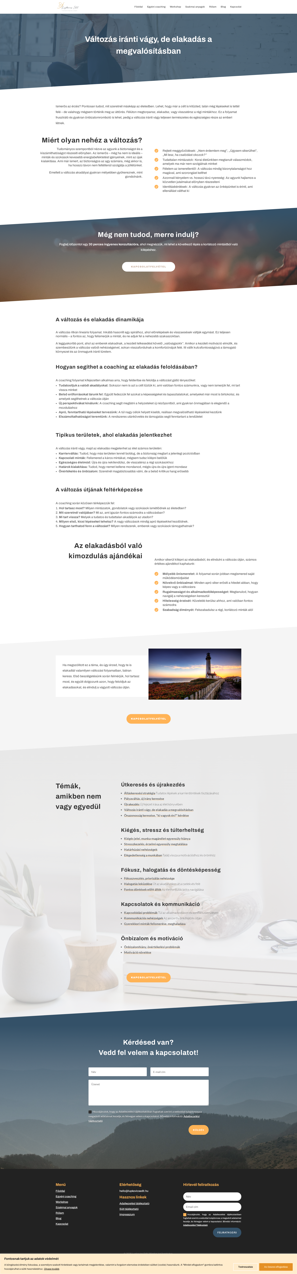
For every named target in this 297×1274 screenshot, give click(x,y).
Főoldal (138, 7)
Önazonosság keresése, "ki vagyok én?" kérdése (156, 815)
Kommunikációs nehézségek (143, 918)
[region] (148, 1264)
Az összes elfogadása (276, 1267)
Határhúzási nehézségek (140, 849)
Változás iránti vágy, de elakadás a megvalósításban (158, 810)
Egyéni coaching (156, 7)
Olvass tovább (51, 1269)
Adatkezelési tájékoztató (134, 1203)
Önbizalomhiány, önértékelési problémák (152, 947)
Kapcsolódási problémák (141, 912)
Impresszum (127, 1214)
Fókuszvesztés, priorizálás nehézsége (149, 878)
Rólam (212, 7)
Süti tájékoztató (129, 1208)
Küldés (198, 1129)
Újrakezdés (132, 804)
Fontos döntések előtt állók (142, 889)
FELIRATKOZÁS (227, 1232)
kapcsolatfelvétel (148, 266)
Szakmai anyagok (195, 7)
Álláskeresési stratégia (139, 793)
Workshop (175, 7)
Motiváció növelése (137, 952)
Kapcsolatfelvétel (148, 718)
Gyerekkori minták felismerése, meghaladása (154, 924)
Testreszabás (245, 1267)
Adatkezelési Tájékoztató (195, 1225)
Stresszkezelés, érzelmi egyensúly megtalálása (155, 844)
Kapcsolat (235, 7)
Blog (223, 7)
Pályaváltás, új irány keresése (144, 798)
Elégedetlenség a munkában (143, 855)
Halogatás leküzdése (138, 884)
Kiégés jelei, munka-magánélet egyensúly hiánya (157, 838)
